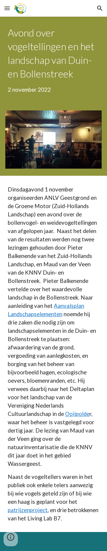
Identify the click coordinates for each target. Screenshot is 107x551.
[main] (53, 60)
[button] (7, 8)
